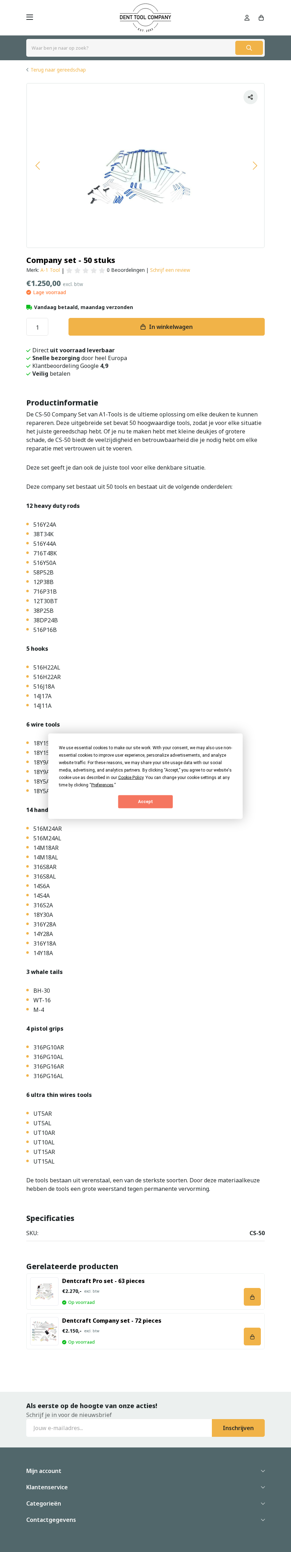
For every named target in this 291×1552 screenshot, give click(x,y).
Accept (145, 801)
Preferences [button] (102, 784)
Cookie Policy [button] (130, 777)
